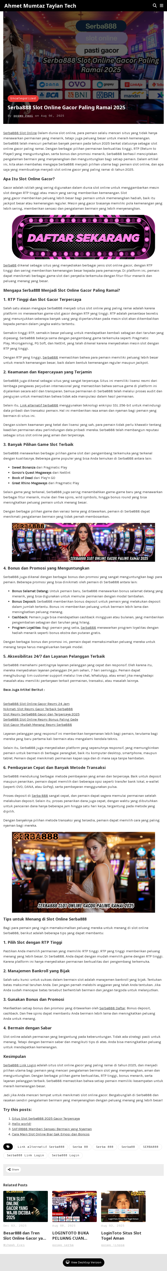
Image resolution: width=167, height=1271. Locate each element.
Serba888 (50, 357)
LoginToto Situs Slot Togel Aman (121, 1235)
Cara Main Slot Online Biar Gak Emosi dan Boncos (51, 1134)
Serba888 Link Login (19, 1065)
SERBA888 (151, 1147)
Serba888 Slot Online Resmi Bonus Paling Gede (40, 719)
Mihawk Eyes (14, 1245)
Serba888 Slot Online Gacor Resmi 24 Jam (36, 704)
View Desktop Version (85, 1262)
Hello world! (21, 1124)
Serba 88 (80, 1147)
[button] (161, 6)
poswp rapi (23, 116)
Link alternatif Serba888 (39, 405)
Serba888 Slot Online (20, 133)
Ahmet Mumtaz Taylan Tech (40, 5)
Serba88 (10, 265)
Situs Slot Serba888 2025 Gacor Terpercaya (46, 1118)
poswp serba (63, 1245)
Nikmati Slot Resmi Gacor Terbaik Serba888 (38, 709)
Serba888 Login (65, 1155)
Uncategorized (23, 98)
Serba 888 (40, 796)
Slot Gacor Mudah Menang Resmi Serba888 (37, 725)
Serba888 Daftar (112, 1008)
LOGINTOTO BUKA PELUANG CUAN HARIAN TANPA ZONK (73, 1235)
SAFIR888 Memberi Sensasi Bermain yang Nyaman (52, 1129)
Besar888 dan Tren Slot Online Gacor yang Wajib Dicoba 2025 (25, 1235)
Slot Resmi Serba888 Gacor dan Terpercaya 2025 (41, 714)
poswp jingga (113, 1245)
